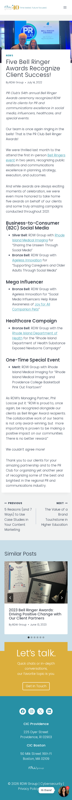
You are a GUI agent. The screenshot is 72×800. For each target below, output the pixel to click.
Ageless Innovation (27, 260)
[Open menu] (64, 7)
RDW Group (16, 82)
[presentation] (36, 582)
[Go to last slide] (10, 597)
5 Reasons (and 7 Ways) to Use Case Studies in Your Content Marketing (18, 516)
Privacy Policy (28, 788)
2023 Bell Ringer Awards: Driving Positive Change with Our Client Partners (35, 614)
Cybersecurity (51, 783)
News (9, 55)
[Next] (62, 597)
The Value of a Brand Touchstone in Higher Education (54, 514)
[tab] (29, 637)
